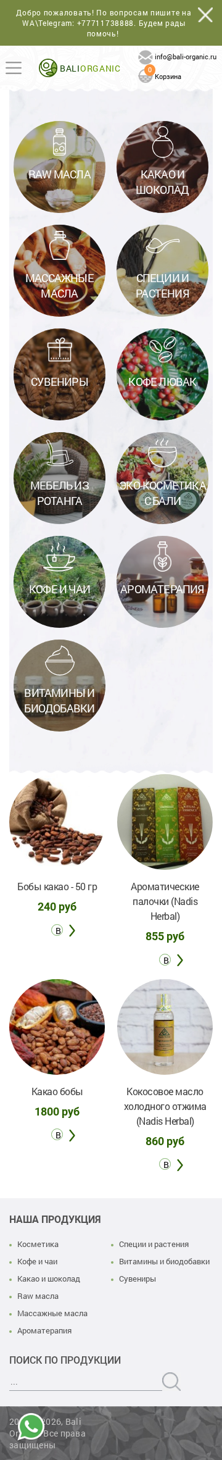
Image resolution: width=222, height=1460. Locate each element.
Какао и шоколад (48, 1278)
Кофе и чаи (37, 1261)
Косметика (38, 1243)
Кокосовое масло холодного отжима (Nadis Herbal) (165, 1106)
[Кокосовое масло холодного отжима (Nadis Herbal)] (165, 1027)
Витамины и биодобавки (164, 1261)
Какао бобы (57, 1091)
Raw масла (38, 1295)
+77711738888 (105, 23)
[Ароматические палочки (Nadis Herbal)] (165, 822)
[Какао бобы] (57, 1027)
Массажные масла (52, 1313)
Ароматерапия (44, 1330)
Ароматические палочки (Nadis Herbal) (165, 901)
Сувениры (137, 1278)
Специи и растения (154, 1243)
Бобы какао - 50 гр (57, 886)
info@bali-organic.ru (185, 56)
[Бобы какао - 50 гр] (57, 822)
